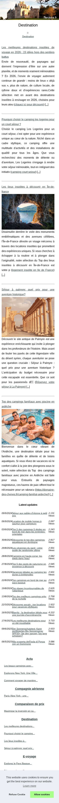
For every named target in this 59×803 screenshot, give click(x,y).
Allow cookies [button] (42, 794)
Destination (28, 36)
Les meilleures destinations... (19, 726)
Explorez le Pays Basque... (18, 763)
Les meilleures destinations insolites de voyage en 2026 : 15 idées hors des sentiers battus (28, 52)
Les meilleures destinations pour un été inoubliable (29, 621)
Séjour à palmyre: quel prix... (19, 748)
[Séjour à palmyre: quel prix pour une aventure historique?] (28, 317)
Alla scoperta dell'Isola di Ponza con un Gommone (28, 642)
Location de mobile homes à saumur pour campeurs (26, 522)
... (47, 104)
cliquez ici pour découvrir (29, 104)
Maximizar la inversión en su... (20, 711)
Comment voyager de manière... (21, 680)
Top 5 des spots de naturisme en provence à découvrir (29, 565)
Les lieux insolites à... (15, 741)
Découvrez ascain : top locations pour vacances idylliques (29, 605)
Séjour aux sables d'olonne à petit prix (29, 514)
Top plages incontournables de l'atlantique (28, 589)
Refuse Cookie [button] (17, 794)
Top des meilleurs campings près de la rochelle (29, 597)
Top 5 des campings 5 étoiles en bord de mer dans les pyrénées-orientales (29, 531)
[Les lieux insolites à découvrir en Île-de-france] (28, 212)
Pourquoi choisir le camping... (19, 733)
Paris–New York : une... (16, 695)
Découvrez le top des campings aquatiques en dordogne (28, 541)
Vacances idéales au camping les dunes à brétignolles (29, 573)
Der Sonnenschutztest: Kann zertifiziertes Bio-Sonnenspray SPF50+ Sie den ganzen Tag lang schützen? (29, 632)
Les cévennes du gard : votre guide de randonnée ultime (27, 549)
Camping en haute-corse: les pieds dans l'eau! (27, 557)
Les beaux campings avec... (18, 665)
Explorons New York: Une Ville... (20, 673)
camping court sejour (23, 171)
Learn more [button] (29, 785)
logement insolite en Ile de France (33, 270)
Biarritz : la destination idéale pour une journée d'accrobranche (29, 613)
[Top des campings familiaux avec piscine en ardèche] (28, 427)
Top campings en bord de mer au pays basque (29, 581)
